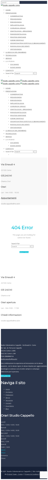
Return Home (24, 252)
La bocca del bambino (16, 52)
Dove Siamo (15, 67)
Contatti (10, 70)
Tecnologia (11, 55)
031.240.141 (5, 376)
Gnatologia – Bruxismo (21, 31)
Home (8, 10)
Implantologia (17, 25)
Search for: (10, 73)
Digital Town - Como (15, 474)
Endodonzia (16, 22)
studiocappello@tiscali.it (9, 359)
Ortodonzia (16, 49)
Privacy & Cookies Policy (34, 474)
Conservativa (16, 16)
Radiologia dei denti (20, 46)
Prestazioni (11, 13)
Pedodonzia (16, 19)
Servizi (9, 58)
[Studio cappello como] (10, 5)
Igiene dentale (17, 40)
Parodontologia (18, 34)
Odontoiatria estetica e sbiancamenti (28, 43)
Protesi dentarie (18, 37)
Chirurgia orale (18, 28)
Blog (7, 409)
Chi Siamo (14, 64)
